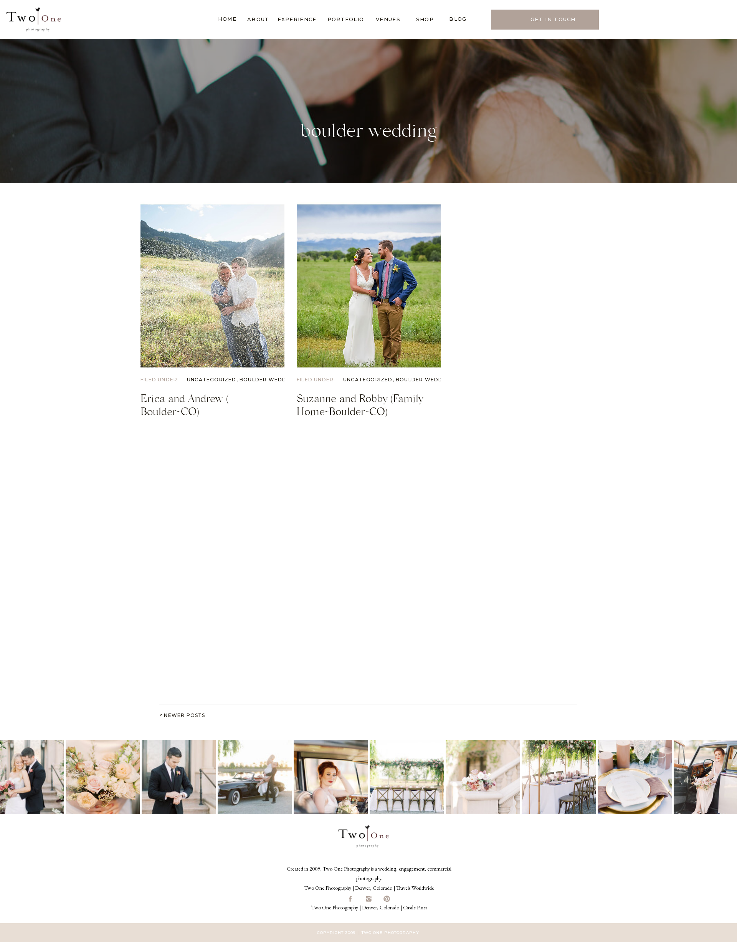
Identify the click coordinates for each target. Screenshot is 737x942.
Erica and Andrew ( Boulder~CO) (184, 407)
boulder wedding (268, 379)
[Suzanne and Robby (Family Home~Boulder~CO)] (369, 285)
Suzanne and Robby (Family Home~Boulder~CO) (360, 407)
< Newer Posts (182, 715)
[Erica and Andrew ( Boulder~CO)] (212, 285)
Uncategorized (211, 379)
